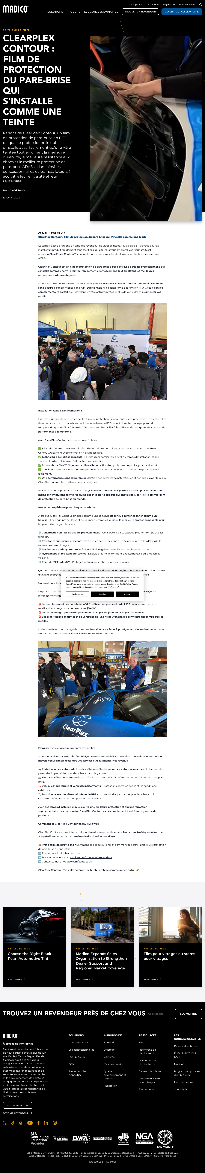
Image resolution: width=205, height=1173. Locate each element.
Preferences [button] (113, 587)
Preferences (77, 594)
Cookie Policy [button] (125, 584)
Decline (102, 594)
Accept (127, 594)
